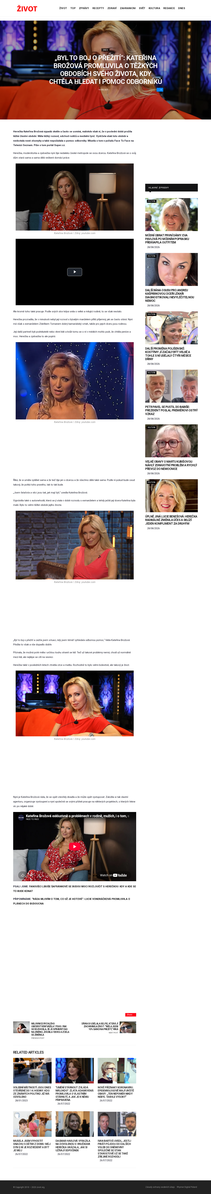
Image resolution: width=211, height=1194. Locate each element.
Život (63, 8)
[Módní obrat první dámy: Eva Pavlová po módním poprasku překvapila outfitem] (171, 214)
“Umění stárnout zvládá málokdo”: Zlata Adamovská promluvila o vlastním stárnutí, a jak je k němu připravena (75, 1094)
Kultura (154, 8)
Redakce (169, 8)
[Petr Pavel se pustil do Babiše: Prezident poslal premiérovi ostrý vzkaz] (171, 386)
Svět (142, 8)
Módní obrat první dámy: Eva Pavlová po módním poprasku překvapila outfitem (167, 239)
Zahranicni (128, 8)
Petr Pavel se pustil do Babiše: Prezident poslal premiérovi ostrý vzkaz (171, 410)
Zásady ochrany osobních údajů (160, 1187)
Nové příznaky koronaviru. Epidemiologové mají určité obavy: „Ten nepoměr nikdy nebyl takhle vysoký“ (116, 1092)
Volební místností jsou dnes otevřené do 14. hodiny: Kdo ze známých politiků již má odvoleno (32, 1092)
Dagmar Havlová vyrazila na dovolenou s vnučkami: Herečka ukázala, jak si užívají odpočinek (73, 1145)
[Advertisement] (75, 451)
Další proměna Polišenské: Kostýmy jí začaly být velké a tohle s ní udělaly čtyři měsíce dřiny (168, 354)
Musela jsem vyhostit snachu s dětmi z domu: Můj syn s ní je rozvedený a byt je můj (32, 1145)
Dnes (181, 8)
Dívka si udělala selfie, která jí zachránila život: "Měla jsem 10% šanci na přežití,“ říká (100, 1028)
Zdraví (112, 8)
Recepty (98, 8)
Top (73, 8)
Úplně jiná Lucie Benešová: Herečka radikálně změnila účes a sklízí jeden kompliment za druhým (171, 520)
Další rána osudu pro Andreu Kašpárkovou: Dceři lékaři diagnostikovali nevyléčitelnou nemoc (169, 295)
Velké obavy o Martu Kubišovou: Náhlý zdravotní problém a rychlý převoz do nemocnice (171, 465)
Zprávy (84, 8)
